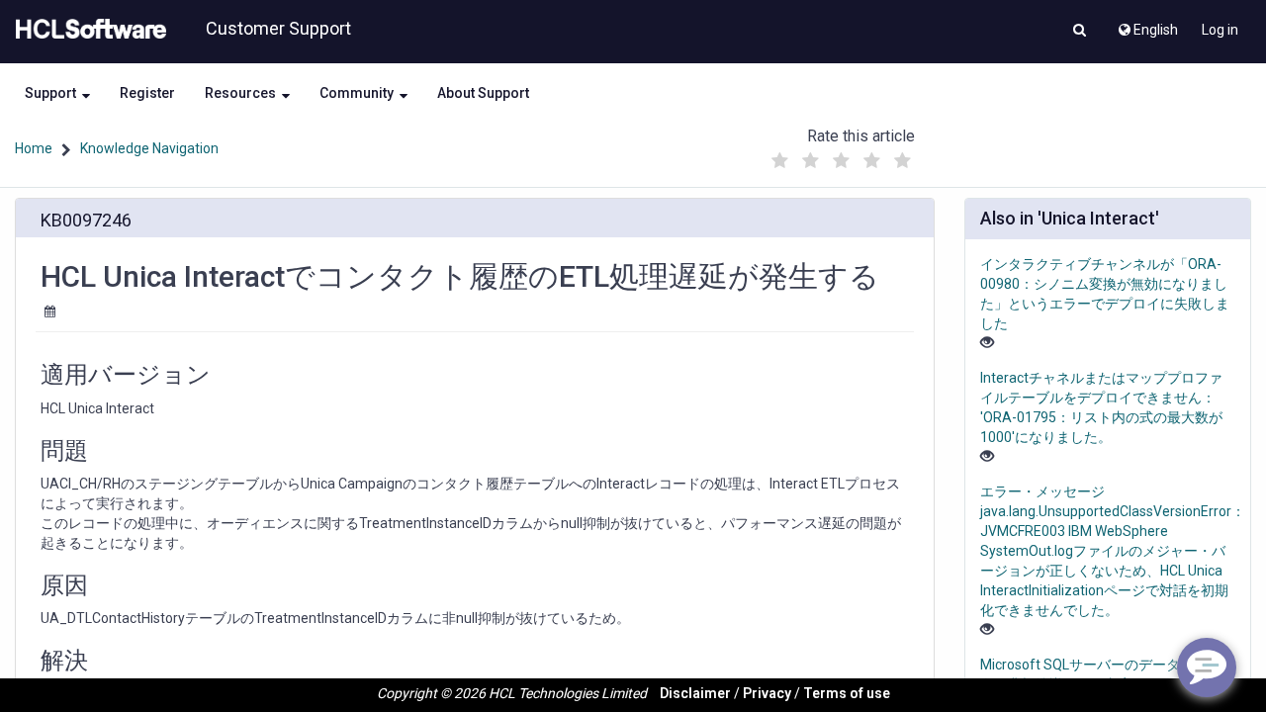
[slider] (842, 155)
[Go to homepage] (87, 29)
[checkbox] (780, 161)
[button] (1079, 31)
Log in (1220, 30)
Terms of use (846, 693)
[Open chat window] (1206, 667)
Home (33, 148)
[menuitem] (1147, 24)
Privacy (767, 693)
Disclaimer (695, 693)
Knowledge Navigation (149, 148)
